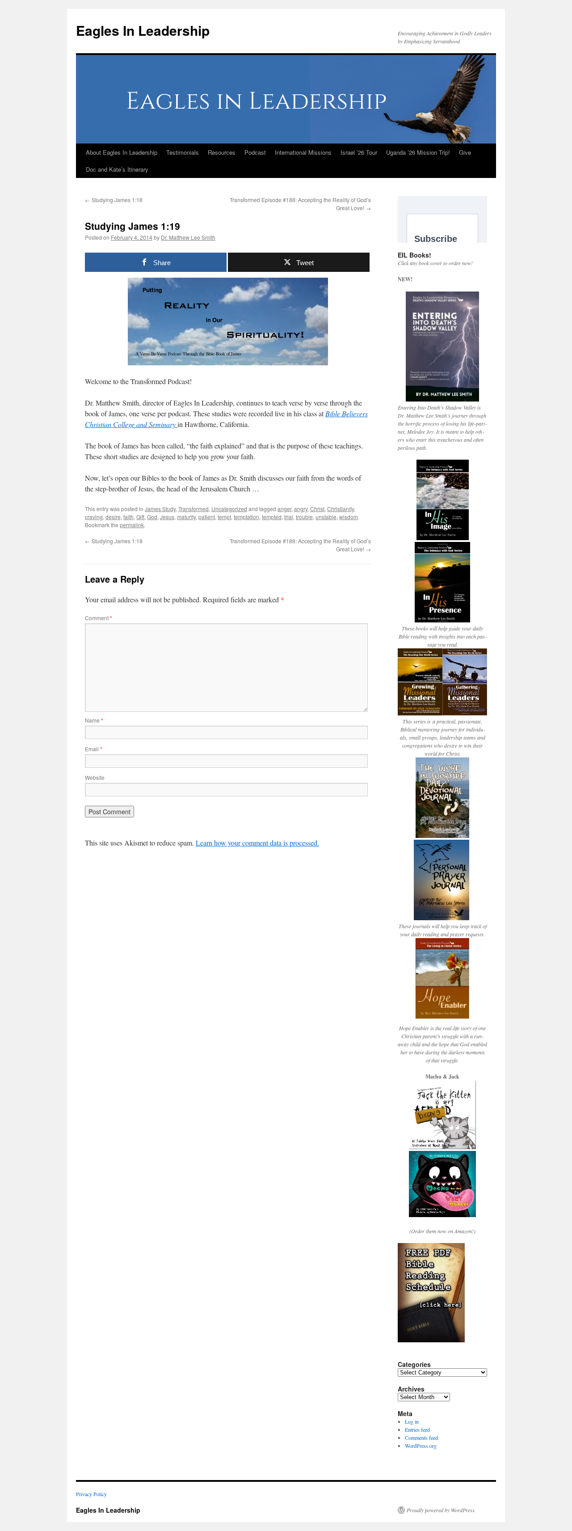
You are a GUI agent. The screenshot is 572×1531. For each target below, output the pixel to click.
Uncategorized (229, 508)
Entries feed (417, 1429)
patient (206, 516)
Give (465, 152)
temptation (246, 516)
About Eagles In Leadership (121, 152)
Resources (222, 152)
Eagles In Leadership (143, 30)
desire (113, 516)
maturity (186, 516)
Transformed (193, 508)
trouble (304, 516)
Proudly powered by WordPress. (441, 1510)
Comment (98, 618)
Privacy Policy (91, 1493)
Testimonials (182, 152)
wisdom (348, 516)
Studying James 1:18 (114, 199)
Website (95, 777)
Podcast (255, 152)
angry (300, 508)
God (152, 516)
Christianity (340, 508)
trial (288, 516)
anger (284, 508)
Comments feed (421, 1437)
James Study (160, 508)
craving (94, 516)
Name (94, 720)
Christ (317, 508)
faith (128, 516)
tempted (272, 516)
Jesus (167, 516)
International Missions (303, 152)
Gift (140, 516)
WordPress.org (421, 1445)
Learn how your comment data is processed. (257, 842)
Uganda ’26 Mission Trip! (418, 152)
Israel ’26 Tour (359, 152)
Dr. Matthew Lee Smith (188, 237)
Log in (412, 1421)
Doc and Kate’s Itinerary (117, 169)
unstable (325, 516)
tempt (224, 516)
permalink (132, 525)
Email (93, 749)
